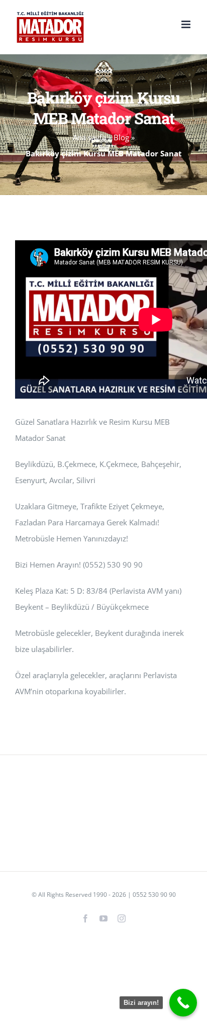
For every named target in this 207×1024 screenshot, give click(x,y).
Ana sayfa (89, 137)
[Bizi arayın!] (183, 1002)
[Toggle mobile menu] (186, 24)
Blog (121, 137)
